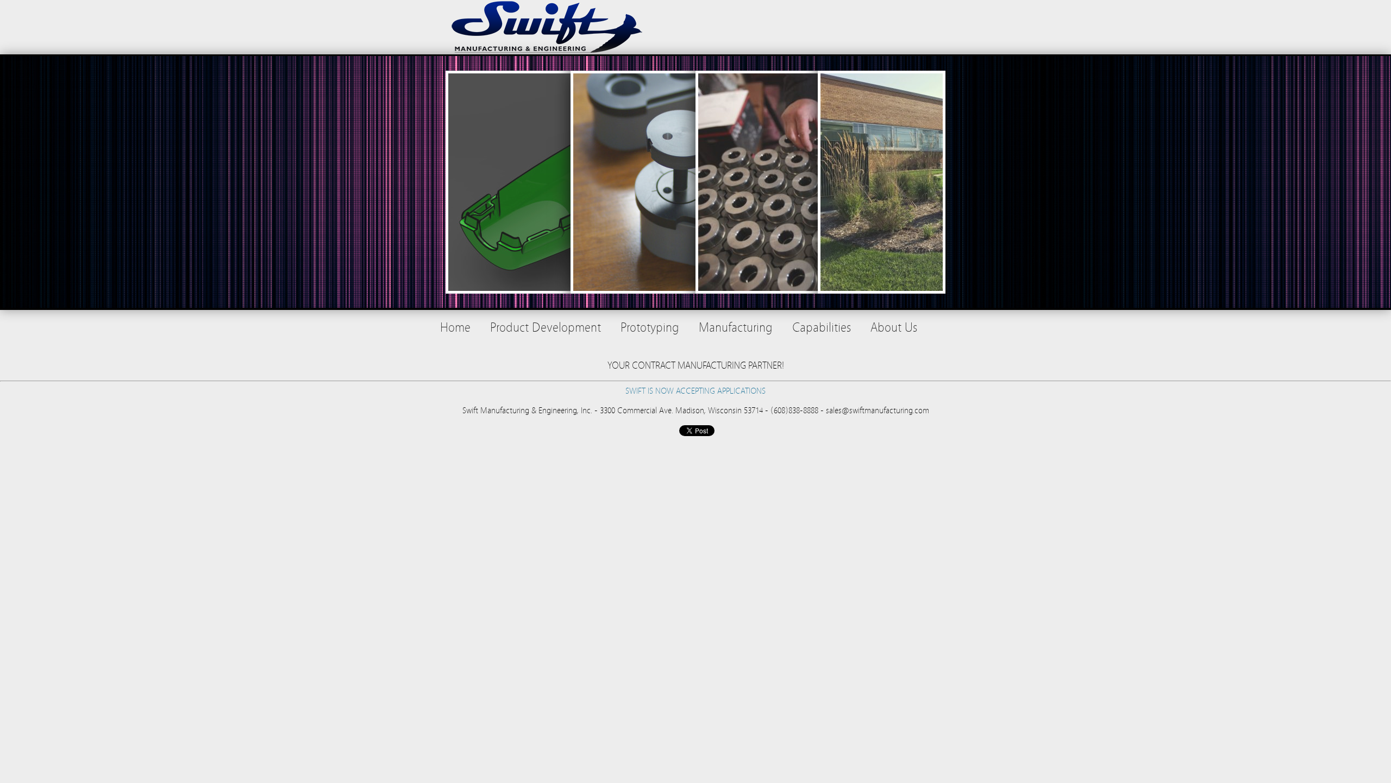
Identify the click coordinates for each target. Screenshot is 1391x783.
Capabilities (821, 327)
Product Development (545, 327)
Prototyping (650, 327)
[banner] (695, 27)
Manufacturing (736, 327)
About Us (893, 327)
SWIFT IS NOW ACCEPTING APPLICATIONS (695, 391)
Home (455, 327)
